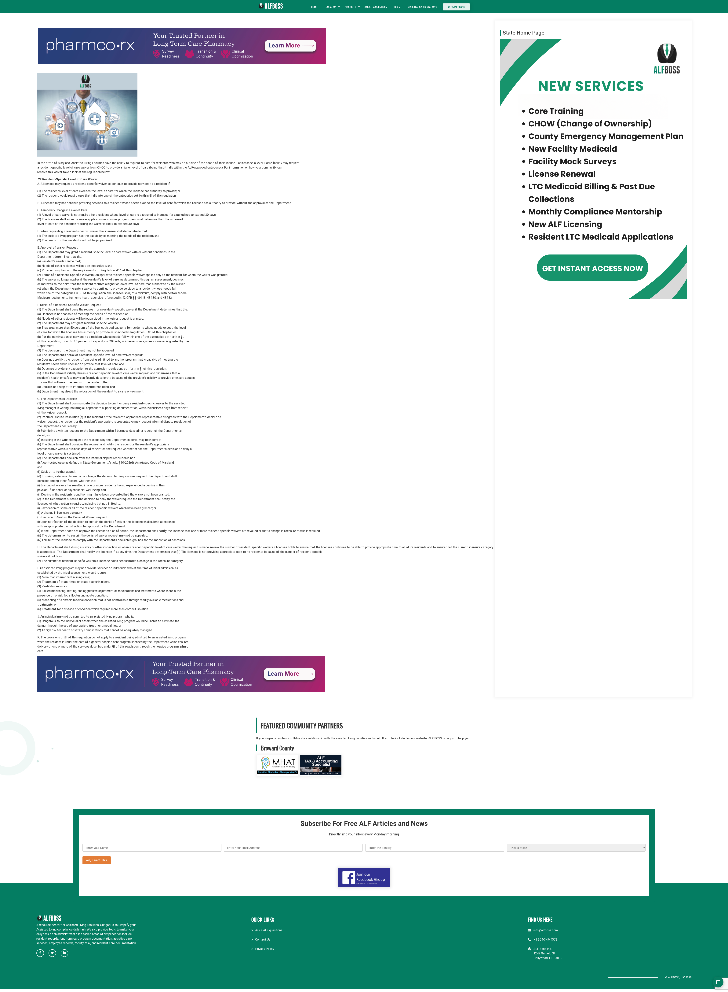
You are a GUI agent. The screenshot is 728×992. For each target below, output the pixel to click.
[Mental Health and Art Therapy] (277, 774)
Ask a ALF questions (268, 930)
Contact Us (262, 939)
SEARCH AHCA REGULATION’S (422, 7)
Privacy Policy (264, 949)
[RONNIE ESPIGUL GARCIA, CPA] (320, 774)
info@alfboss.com (545, 930)
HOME (314, 7)
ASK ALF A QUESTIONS (376, 7)
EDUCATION (330, 7)
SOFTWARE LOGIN (456, 7)
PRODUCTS (350, 7)
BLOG (397, 7)
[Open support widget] (718, 982)
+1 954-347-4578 (545, 939)
